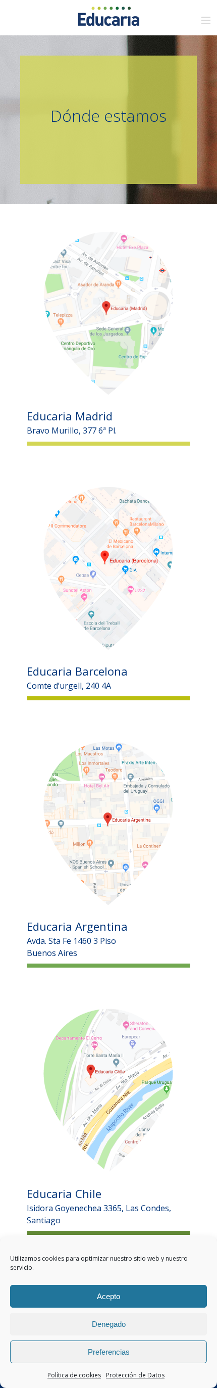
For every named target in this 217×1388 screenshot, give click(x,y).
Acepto (108, 1296)
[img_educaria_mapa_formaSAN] (108, 1012)
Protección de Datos (135, 1375)
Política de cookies (74, 1375)
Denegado (109, 1324)
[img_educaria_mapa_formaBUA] (108, 745)
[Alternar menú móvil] (206, 20)
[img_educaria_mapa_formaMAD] (108, 235)
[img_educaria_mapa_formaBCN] (108, 490)
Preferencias (109, 1352)
